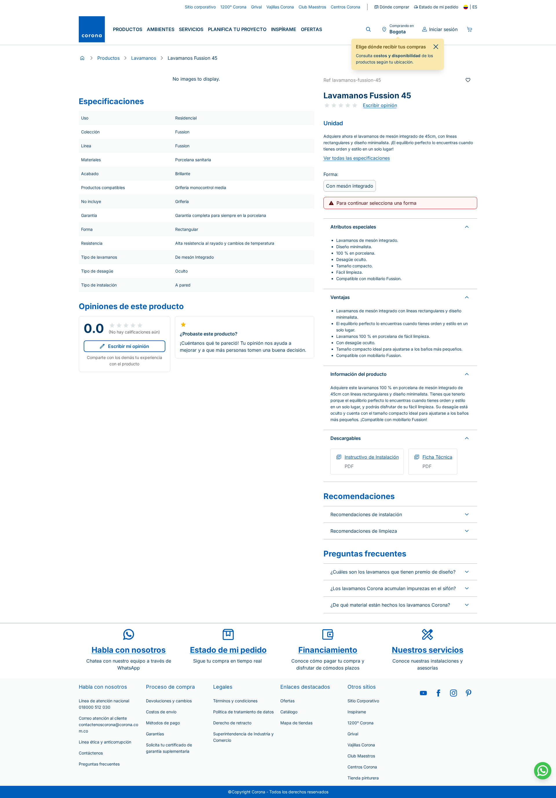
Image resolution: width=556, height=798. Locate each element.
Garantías (155, 733)
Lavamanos (143, 58)
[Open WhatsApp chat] (542, 770)
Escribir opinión (380, 105)
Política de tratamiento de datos (243, 711)
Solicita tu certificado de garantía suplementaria (169, 748)
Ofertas (311, 29)
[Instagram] (453, 693)
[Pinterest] (468, 693)
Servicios (191, 29)
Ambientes (160, 29)
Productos (127, 29)
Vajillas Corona (361, 744)
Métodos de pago (163, 722)
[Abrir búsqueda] (368, 29)
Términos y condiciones (235, 700)
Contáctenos (91, 752)
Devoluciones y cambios (169, 700)
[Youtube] (423, 693)
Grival (353, 733)
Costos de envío (161, 711)
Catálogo (288, 711)
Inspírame (283, 29)
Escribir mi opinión (128, 346)
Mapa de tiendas (296, 722)
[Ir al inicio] (92, 29)
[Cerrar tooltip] (435, 46)
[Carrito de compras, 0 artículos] (469, 29)
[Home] (82, 58)
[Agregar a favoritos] (468, 80)
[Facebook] (438, 693)
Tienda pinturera (363, 777)
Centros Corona (362, 766)
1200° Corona (361, 722)
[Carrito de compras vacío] (469, 29)
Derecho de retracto (232, 722)
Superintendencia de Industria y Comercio (243, 737)
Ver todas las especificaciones (356, 158)
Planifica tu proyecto (237, 29)
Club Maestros (361, 755)
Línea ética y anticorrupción (105, 741)
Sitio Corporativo (363, 700)
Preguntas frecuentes (99, 763)
